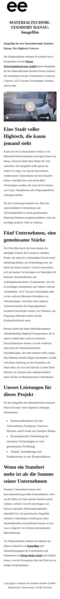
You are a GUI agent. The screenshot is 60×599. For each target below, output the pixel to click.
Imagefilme (33, 545)
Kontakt (48, 587)
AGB (39, 587)
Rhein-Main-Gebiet (31, 555)
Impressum (14, 587)
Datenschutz (28, 587)
